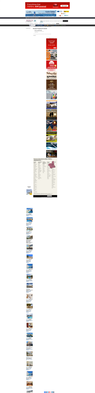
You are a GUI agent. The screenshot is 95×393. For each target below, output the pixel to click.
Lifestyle (44, 23)
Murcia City (48, 175)
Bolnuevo (39, 167)
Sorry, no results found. (38, 30)
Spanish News (54, 23)
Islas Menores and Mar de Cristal (35, 167)
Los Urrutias (35, 176)
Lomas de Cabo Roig (53, 187)
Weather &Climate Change (32, 23)
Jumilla (43, 170)
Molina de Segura (48, 173)
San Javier (35, 184)
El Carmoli (35, 165)
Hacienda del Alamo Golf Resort (39, 172)
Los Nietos (35, 175)
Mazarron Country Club (53, 178)
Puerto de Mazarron (39, 175)
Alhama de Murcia (39, 166)
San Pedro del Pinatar (35, 185)
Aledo (39, 164)
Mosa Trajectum (54, 179)
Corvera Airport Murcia (50, 193)
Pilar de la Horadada (35, 179)
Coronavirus (46, 193)
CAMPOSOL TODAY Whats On (37, 193)
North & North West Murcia (44, 163)
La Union (35, 173)
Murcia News (27, 23)
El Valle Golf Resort (48, 169)
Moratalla (44, 171)
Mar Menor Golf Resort (36, 177)
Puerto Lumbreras (39, 177)
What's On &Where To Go (36, 23)
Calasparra (44, 165)
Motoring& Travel (40, 23)
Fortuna (44, 169)
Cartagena (35, 164)
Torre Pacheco (35, 191)
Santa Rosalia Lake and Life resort (35, 187)
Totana (39, 178)
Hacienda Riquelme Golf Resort (49, 171)
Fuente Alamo (40, 170)
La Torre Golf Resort (35, 172)
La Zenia (53, 186)
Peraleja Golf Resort (48, 177)
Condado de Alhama (39, 169)
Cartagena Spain (42, 193)
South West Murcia (40, 162)
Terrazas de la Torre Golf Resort (35, 189)
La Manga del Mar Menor (35, 170)
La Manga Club (35, 168)
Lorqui (48, 172)
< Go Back (34, 35)
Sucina (48, 178)
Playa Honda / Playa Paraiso (35, 180)
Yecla (43, 172)
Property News (49, 23)
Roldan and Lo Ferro (35, 183)
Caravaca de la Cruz (44, 167)
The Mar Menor (35, 162)
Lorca (39, 173)
